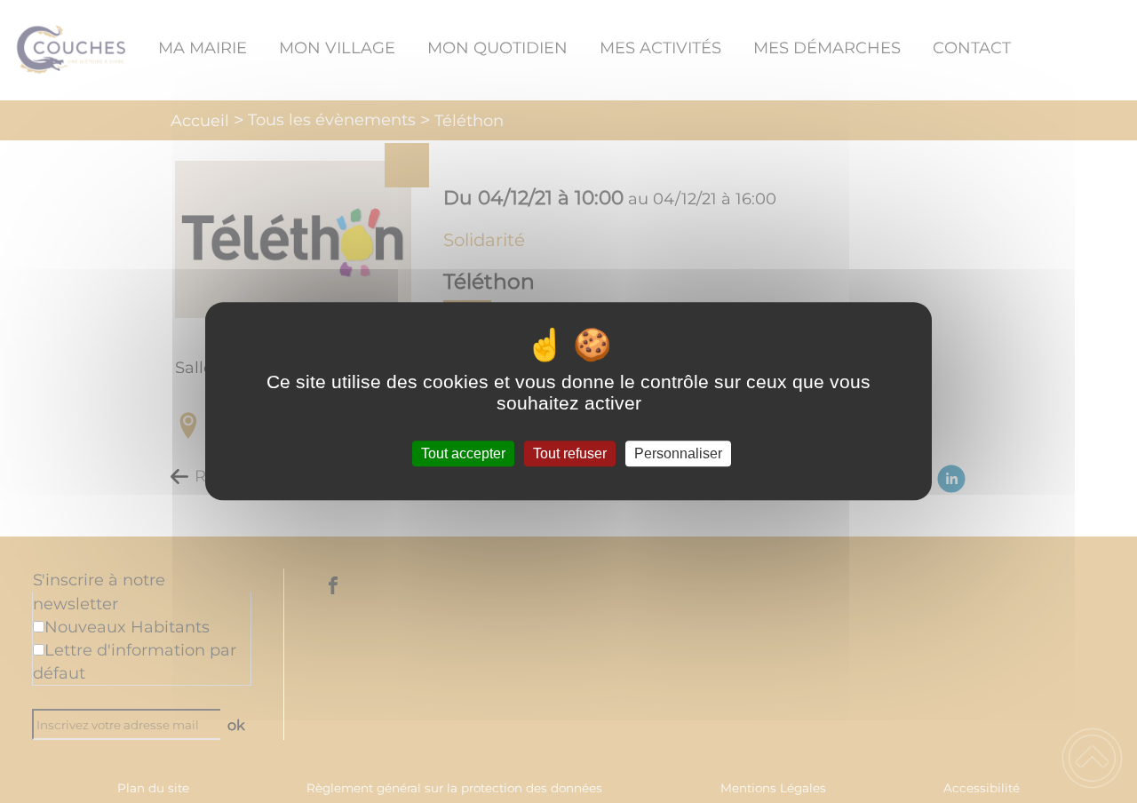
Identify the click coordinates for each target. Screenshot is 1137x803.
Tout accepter (463, 453)
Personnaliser (678, 453)
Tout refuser (570, 453)
